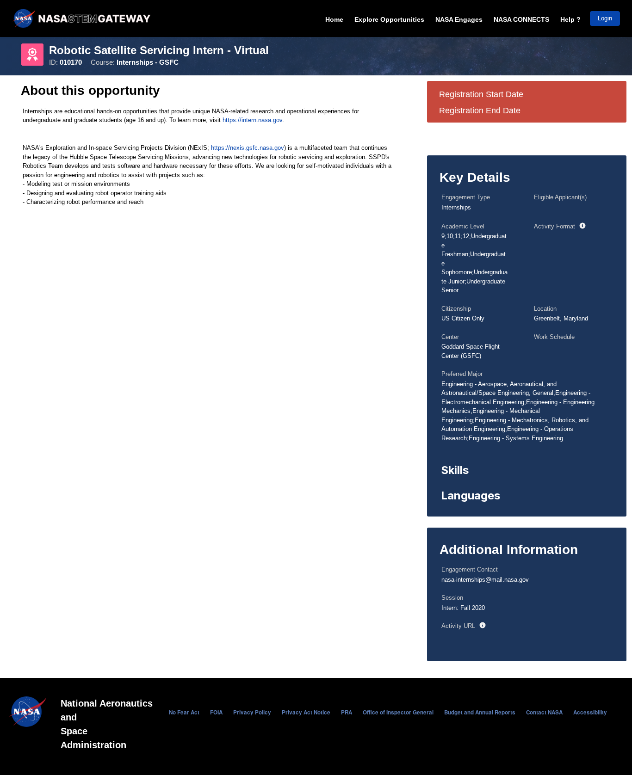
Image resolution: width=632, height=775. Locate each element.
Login (605, 18)
